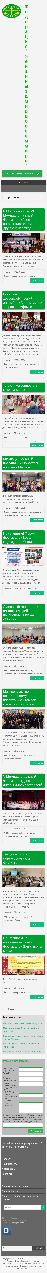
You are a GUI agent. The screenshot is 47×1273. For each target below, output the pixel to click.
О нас (17, 1261)
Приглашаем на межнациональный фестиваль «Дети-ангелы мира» (22, 944)
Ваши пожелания (8, 1104)
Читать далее (37, 280)
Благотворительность (15, 364)
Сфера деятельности (9, 1079)
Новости (24, 276)
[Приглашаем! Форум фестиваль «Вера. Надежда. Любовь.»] (23, 548)
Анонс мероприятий (14, 992)
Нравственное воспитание (34, 1263)
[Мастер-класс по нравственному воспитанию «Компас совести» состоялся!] (23, 710)
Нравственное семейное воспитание (19, 441)
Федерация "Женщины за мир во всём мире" (27, 85)
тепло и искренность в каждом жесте (20, 387)
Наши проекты (9, 1163)
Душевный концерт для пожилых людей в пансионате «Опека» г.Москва (21, 612)
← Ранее (10, 1009)
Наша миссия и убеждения (30, 1261)
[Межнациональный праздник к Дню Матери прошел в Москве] (23, 473)
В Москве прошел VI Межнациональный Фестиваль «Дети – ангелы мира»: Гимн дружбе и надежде (18, 219)
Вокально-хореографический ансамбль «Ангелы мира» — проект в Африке (22, 300)
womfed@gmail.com (16, 1222)
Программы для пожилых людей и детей (22, 1023)
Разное (32, 276)
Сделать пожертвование (19, 173)
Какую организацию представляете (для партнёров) (10, 1087)
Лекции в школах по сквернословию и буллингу (18, 858)
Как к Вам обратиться (9, 1069)
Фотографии (8, 1168)
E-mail (6, 1073)
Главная (10, 1261)
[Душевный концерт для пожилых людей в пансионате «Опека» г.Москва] (23, 625)
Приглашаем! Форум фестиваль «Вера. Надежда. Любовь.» (19, 537)
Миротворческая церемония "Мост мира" (23, 1051)
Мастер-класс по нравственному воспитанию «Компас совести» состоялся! (19, 697)
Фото (27, 1268)
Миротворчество (13, 276)
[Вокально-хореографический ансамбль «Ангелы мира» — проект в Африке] (23, 313)
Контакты (7, 1173)
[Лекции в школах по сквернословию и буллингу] (23, 869)
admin (8, 272)
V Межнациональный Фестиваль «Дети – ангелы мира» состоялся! (22, 780)
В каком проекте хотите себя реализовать (10, 1097)
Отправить (36, 1131)
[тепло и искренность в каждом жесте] (23, 396)
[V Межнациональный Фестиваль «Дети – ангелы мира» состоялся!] (23, 791)
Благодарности (10, 1190)
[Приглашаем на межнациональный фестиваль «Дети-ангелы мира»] (23, 957)
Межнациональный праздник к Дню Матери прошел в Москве (21, 463)
